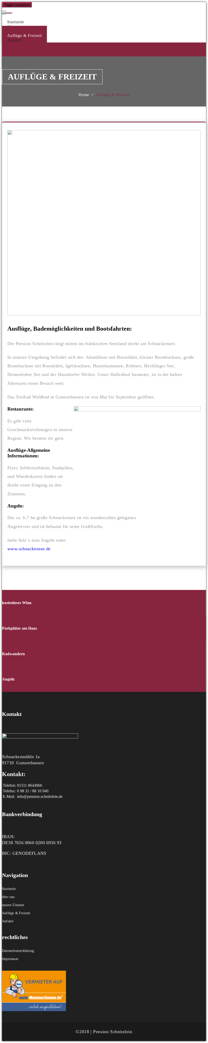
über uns (8, 897)
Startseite (9, 889)
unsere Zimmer (13, 905)
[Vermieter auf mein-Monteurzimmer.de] (34, 1010)
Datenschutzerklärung (18, 951)
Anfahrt (14, 40)
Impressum (10, 959)
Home (84, 95)
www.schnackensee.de (29, 548)
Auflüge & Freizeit (112, 95)
